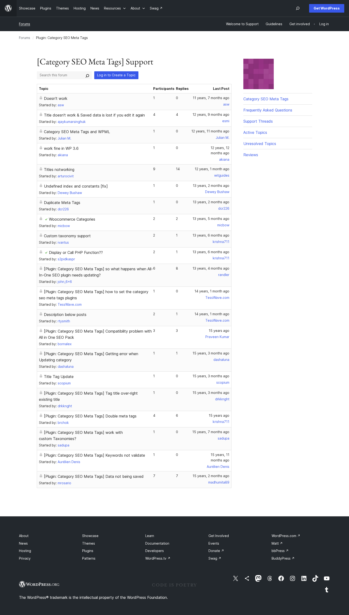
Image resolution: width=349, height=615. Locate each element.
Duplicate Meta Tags (62, 202)
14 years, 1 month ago (211, 291)
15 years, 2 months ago (211, 476)
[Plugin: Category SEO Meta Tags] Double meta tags (90, 416)
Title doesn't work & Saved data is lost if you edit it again (94, 115)
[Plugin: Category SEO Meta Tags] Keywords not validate (94, 455)
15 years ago (219, 331)
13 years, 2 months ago (211, 186)
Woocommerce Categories (72, 219)
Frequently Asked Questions (267, 110)
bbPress (280, 551)
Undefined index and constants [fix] (76, 186)
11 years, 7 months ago (211, 98)
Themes (88, 543)
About (23, 536)
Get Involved (218, 536)
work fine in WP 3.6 (61, 148)
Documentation (157, 543)
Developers (154, 551)
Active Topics (255, 132)
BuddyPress (283, 558)
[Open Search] (297, 8)
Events (213, 543)
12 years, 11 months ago (210, 131)
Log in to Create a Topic (116, 75)
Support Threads (258, 121)
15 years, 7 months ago (210, 432)
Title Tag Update (59, 376)
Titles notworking (59, 169)
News (23, 543)
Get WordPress (327, 8)
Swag (214, 558)
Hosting (25, 551)
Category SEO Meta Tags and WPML (77, 131)
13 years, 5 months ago (211, 219)
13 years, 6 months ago (211, 235)
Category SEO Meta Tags (265, 99)
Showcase (90, 536)
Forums (24, 24)
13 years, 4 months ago (211, 268)
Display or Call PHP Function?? (76, 252)
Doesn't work (55, 98)
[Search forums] (87, 75)
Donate (216, 551)
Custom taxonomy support (67, 235)
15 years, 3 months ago (211, 353)
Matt (277, 543)
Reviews (250, 154)
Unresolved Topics (259, 143)
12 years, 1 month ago (212, 169)
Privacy (25, 558)
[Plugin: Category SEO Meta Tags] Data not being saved (94, 476)
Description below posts (65, 314)
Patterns (88, 558)
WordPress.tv (157, 558)
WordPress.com (286, 536)
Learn (149, 536)
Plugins (87, 551)
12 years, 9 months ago (211, 114)
